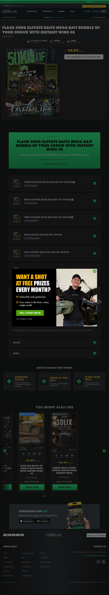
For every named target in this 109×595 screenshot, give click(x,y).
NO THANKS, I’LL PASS (24, 319)
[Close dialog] (94, 271)
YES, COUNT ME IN (30, 312)
